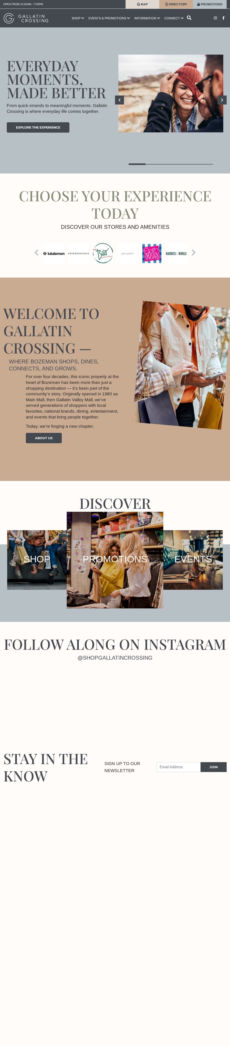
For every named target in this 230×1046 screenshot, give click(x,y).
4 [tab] (187, 164)
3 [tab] (170, 164)
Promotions (211, 4)
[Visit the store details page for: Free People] (127, 253)
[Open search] (189, 18)
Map (144, 4)
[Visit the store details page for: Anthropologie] (78, 253)
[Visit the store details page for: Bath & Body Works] (151, 253)
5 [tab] (204, 164)
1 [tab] (137, 164)
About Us (44, 438)
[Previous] (119, 100)
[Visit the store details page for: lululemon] (53, 253)
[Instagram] (28, 697)
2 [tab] (154, 164)
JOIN (214, 767)
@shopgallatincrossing (115, 658)
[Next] (222, 100)
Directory (177, 4)
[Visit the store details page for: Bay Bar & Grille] (102, 253)
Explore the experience (38, 127)
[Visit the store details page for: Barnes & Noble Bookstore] (176, 253)
